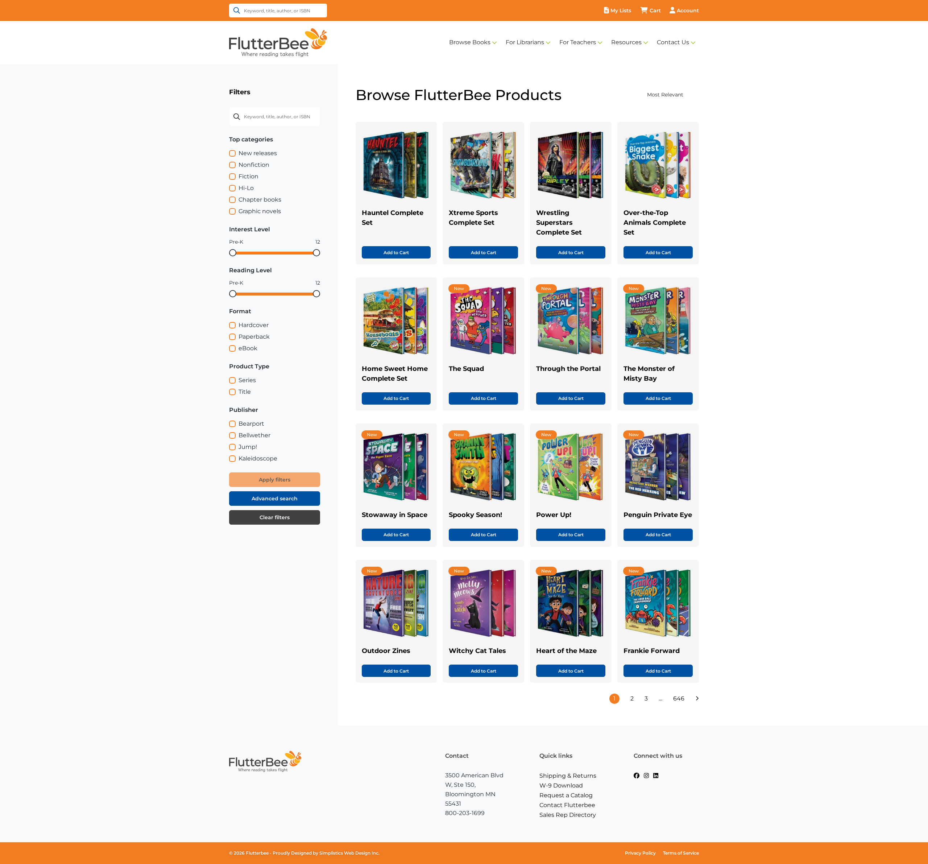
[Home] (278, 42)
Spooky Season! (475, 515)
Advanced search (275, 498)
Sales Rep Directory (567, 814)
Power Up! (553, 515)
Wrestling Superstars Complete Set (559, 222)
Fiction (248, 176)
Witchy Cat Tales (477, 651)
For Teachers (577, 42)
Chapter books (260, 199)
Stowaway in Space (394, 515)
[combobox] (651, 94)
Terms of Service (681, 853)
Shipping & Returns (567, 775)
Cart (655, 10)
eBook (248, 348)
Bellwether (254, 435)
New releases (258, 153)
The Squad (466, 369)
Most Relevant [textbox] (665, 94)
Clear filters (275, 517)
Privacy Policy (640, 853)
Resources (626, 42)
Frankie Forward (652, 651)
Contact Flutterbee (567, 805)
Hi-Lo (246, 188)
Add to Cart (396, 252)
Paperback (254, 336)
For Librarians (525, 42)
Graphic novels (260, 211)
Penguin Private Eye (658, 515)
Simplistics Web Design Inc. (349, 853)
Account (688, 10)
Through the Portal (568, 369)
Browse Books (469, 42)
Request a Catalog (566, 795)
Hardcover (254, 325)
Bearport (251, 423)
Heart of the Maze (566, 651)
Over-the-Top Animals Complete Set (655, 222)
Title (245, 391)
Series (247, 380)
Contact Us (673, 42)
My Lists (620, 10)
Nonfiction (254, 164)
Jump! (248, 446)
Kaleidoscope (258, 458)
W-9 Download (561, 785)
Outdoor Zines (386, 651)
